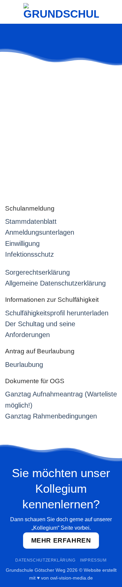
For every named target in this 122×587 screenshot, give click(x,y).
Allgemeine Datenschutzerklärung (55, 283)
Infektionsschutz (29, 254)
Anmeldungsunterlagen (39, 232)
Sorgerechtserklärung (37, 272)
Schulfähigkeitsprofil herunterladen (56, 313)
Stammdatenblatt (31, 221)
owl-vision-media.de (71, 578)
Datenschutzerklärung (45, 560)
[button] (9, 11)
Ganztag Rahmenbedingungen (51, 416)
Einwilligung (22, 243)
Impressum (93, 560)
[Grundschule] (61, 12)
